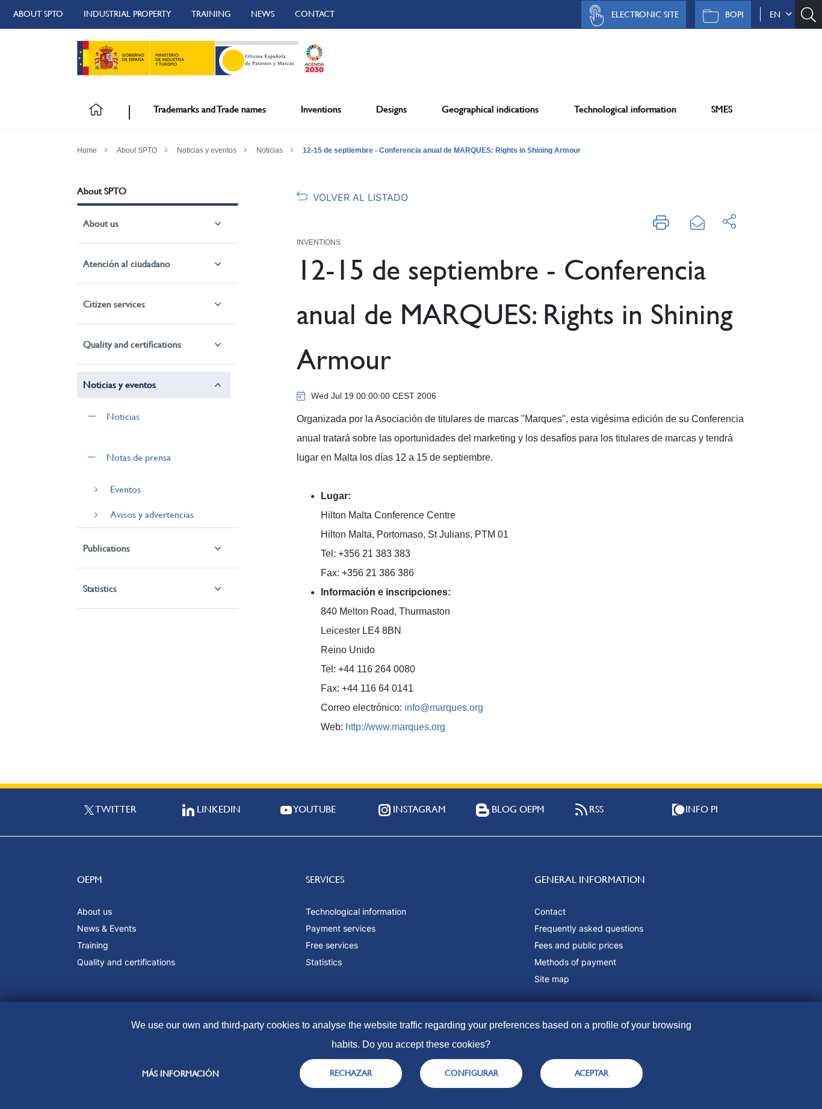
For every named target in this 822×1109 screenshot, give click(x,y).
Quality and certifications (132, 344)
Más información (180, 1073)
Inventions (321, 109)
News (262, 14)
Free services (332, 945)
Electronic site (645, 14)
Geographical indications (490, 109)
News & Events (106, 928)
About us (101, 223)
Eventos (125, 489)
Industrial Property (127, 14)
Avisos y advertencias (152, 514)
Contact (315, 14)
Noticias (269, 150)
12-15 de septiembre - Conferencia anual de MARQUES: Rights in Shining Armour (442, 150)
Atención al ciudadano (126, 263)
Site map (551, 979)
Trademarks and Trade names (209, 109)
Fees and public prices (578, 945)
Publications (106, 548)
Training (210, 14)
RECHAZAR (351, 1073)
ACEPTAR (591, 1073)
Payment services (340, 928)
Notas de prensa (139, 457)
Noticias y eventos (206, 150)
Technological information (625, 109)
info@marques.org (443, 707)
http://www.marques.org (395, 727)
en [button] (777, 14)
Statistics (100, 588)
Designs (391, 109)
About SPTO (38, 14)
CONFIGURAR (471, 1073)
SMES (721, 109)
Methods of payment (575, 962)
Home (87, 150)
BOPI (734, 14)
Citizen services (114, 304)
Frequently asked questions (588, 928)
